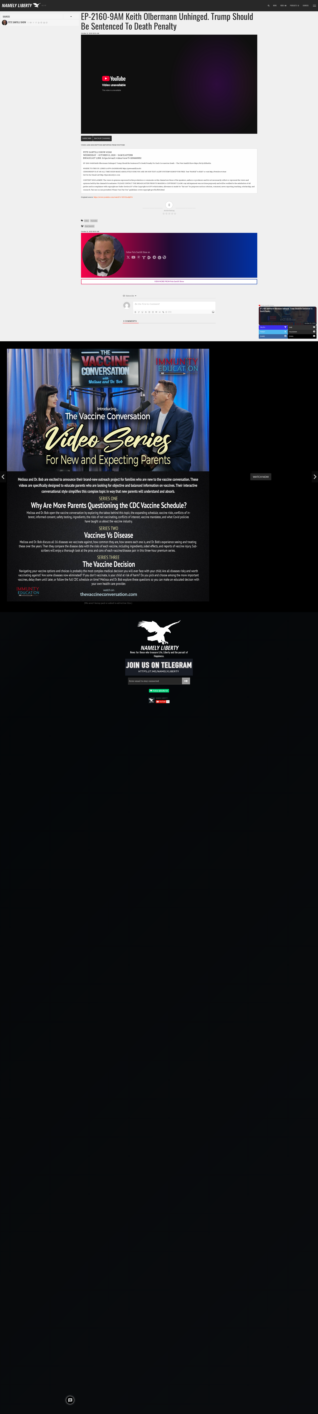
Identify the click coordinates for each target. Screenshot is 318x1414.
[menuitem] (268, 5)
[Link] (163, 312)
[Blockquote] (156, 312)
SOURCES (306, 5)
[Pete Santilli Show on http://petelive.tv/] (46, 22)
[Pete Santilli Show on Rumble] (39, 22)
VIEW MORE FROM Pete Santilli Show (169, 281)
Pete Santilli (89, 226)
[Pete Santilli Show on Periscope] (33, 22)
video (86, 221)
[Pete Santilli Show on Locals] (44, 22)
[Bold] (135, 312)
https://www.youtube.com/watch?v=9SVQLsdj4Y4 (113, 197)
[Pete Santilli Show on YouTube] (31, 22)
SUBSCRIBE (86, 138)
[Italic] (139, 312)
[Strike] (146, 312)
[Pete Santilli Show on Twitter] (28, 22)
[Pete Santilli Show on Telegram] (41, 22)
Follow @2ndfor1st (160, 690)
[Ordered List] (149, 312)
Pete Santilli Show (16, 22)
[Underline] (142, 312)
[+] (170, 312)
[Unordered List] (153, 312)
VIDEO (282, 5)
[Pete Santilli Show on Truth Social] (36, 22)
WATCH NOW (261, 476)
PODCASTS (294, 5)
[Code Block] (159, 312)
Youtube (94, 221)
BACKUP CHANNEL (102, 138)
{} (166, 312)
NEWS (275, 5)
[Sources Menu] (314, 5)
